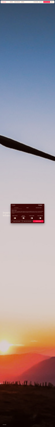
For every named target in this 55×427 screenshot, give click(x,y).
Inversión (4, 424)
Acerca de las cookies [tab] (39, 207)
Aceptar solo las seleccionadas (27, 221)
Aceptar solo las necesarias (16, 221)
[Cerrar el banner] (43, 205)
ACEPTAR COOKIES (38, 221)
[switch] (23, 218)
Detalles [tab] (27, 207)
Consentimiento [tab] (16, 207)
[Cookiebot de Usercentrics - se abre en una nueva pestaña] (39, 205)
